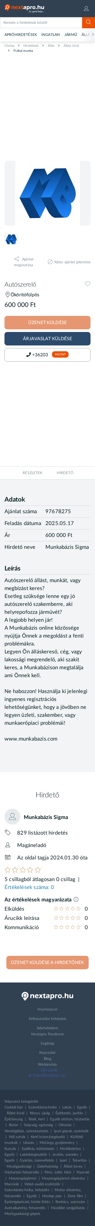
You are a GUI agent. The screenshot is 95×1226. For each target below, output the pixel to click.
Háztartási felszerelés (21, 1172)
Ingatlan (50, 35)
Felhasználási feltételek (47, 1019)
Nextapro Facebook (47, 1034)
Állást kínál (71, 45)
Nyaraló (83, 1172)
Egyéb (82, 1107)
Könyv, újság (40, 1113)
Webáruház (47, 1064)
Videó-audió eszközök (42, 1184)
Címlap (9, 45)
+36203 (40, 355)
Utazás (28, 1143)
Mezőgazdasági (19, 1166)
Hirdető (65, 473)
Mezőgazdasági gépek (22, 1214)
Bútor (13, 1125)
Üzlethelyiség (47, 1166)
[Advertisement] (47, 104)
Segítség (47, 1043)
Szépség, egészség (38, 1125)
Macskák (11, 1184)
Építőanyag (13, 1119)
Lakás (67, 1107)
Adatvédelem (47, 1028)
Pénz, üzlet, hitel (58, 1172)
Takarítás (79, 1160)
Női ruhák (17, 1137)
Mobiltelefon (70, 1149)
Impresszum (47, 1009)
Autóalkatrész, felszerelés (25, 1208)
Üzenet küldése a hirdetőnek (47, 962)
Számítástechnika (42, 1107)
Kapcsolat (47, 1053)
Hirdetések (31, 45)
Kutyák (10, 1149)
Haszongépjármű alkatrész (63, 1178)
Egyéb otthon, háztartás (69, 1119)
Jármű (70, 35)
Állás (51, 45)
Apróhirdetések (20, 35)
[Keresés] (88, 22)
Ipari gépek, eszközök (71, 1131)
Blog (47, 1059)
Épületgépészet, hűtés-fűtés (27, 1202)
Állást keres (73, 1166)
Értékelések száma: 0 (29, 887)
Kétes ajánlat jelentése (72, 262)
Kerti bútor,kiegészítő (48, 1137)
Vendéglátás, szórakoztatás (26, 1131)
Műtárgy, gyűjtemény (57, 1143)
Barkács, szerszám (70, 1202)
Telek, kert (36, 1119)
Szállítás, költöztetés (38, 1149)
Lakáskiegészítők (33, 1155)
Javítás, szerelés (65, 1155)
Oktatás (65, 1125)
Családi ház (13, 1107)
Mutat (60, 354)
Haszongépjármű (23, 1178)
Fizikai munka (23, 50)
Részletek (32, 473)
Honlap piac (52, 1196)
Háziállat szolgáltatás (68, 1208)
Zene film (75, 1196)
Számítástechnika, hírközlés (26, 1190)
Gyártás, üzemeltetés (37, 1160)
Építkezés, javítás (69, 1113)
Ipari (63, 1160)
